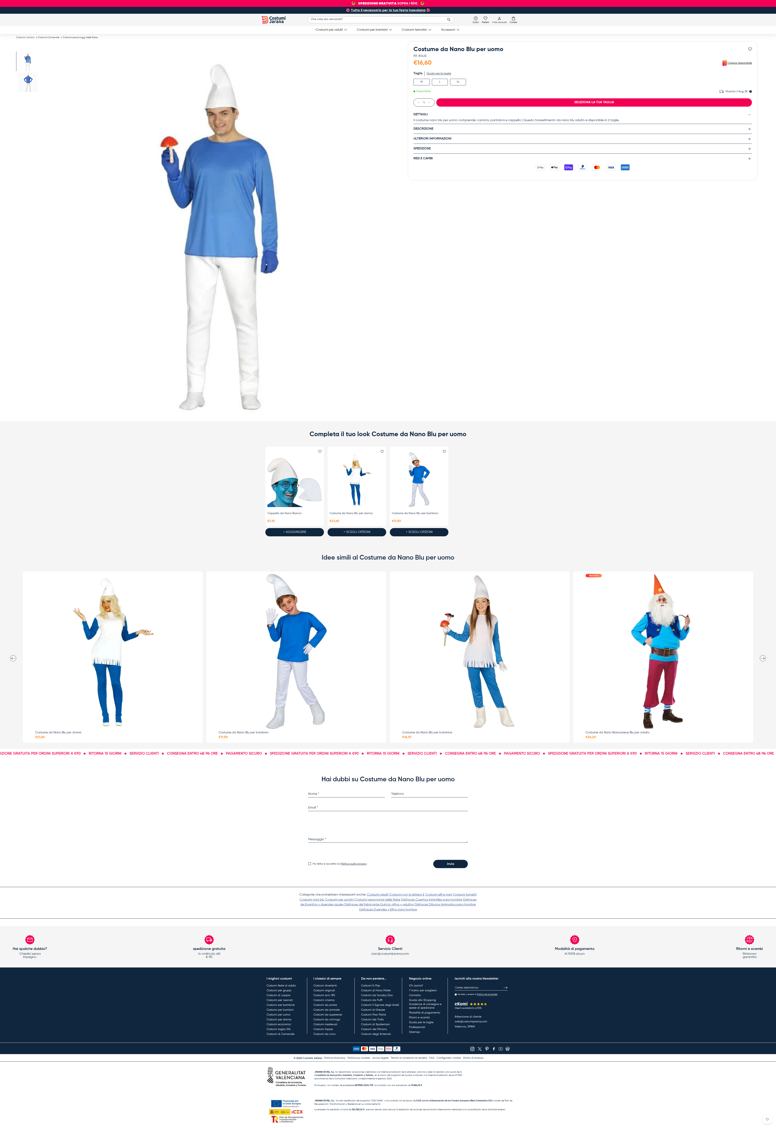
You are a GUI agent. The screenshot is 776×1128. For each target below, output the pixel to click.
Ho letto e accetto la (340, 863)
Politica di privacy (334, 1058)
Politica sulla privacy (354, 863)
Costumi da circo (324, 1034)
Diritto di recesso (473, 1058)
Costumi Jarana (25, 37)
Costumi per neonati (280, 1000)
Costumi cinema (323, 1000)
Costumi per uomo (278, 1014)
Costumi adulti (377, 894)
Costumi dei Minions (374, 1029)
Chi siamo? (416, 985)
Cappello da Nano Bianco (284, 513)
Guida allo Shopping (422, 1000)
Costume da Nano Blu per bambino (415, 513)
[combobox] (381, 19)
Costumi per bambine (281, 1005)
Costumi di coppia (278, 995)
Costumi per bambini (372, 30)
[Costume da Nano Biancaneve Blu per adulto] (663, 651)
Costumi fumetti (465, 894)
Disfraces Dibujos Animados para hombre (445, 904)
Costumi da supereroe (327, 1014)
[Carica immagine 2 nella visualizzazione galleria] (28, 82)
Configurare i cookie (449, 1058)
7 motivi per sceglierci (423, 990)
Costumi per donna (279, 1019)
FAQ (431, 1058)
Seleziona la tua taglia (594, 102)
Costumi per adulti (329, 30)
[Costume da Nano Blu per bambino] (419, 480)
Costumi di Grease (373, 1009)
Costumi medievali (325, 1024)
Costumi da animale (326, 1009)
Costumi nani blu (312, 899)
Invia (450, 864)
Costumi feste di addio (281, 985)
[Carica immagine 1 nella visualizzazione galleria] (28, 61)
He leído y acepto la (477, 994)
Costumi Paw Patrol (373, 1014)
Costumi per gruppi (279, 990)
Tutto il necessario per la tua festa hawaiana (388, 10)
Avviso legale (380, 1058)
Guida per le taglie (439, 73)
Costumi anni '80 (324, 995)
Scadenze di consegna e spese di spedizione (425, 1006)
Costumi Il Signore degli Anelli (380, 1005)
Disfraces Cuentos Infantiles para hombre (431, 899)
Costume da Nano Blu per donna (351, 513)
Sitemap (414, 1032)
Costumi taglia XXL (279, 1029)
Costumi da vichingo (326, 1019)
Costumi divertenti (325, 985)
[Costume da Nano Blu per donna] (357, 480)
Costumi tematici (414, 30)
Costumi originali (324, 990)
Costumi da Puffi (371, 1000)
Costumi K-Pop (370, 985)
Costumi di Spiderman (375, 1024)
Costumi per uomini (339, 899)
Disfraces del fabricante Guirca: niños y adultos (379, 904)
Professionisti (417, 1027)
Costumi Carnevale (48, 37)
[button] (513, 20)
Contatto (415, 995)
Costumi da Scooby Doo (377, 995)
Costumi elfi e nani (438, 894)
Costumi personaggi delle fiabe (80, 37)
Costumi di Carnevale (280, 1034)
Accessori (448, 30)
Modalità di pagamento (424, 1012)
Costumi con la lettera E (406, 894)
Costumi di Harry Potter (376, 990)
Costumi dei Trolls (372, 1019)
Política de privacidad (487, 994)
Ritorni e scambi (419, 1017)
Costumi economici (279, 1024)
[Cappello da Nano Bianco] (294, 480)
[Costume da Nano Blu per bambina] (479, 651)
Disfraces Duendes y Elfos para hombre (388, 909)
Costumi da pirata (325, 1005)
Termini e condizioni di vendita (409, 1058)
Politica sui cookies (359, 1058)
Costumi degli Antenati (376, 1034)
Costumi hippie (323, 1029)
